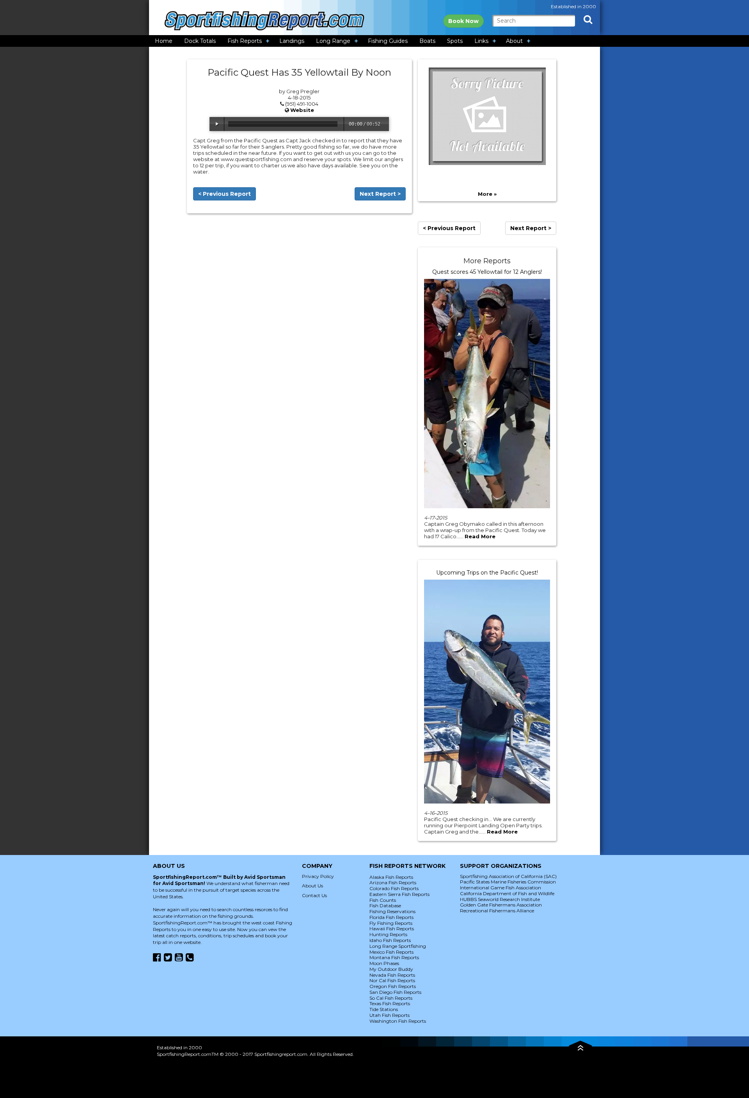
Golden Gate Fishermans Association (501, 905)
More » (487, 194)
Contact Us (314, 895)
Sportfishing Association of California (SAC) (508, 876)
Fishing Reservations (392, 911)
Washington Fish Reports (397, 1021)
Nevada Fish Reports (392, 975)
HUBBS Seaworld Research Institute (500, 899)
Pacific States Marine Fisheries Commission (508, 882)
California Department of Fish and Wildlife (507, 893)
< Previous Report (224, 193)
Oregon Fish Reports (392, 986)
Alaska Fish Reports (391, 877)
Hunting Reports (388, 934)
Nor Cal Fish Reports (392, 980)
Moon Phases (384, 963)
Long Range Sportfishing (397, 946)
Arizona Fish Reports (392, 882)
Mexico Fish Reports (391, 952)
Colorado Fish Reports (394, 888)
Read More (480, 536)
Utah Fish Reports (389, 1015)
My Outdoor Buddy (391, 969)
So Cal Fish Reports (390, 998)
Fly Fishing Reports (390, 923)
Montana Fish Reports (394, 957)
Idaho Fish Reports (390, 940)
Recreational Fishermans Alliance (497, 911)
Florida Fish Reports (391, 917)
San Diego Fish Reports (395, 992)
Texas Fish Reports (389, 1003)
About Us (312, 886)
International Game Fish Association (500, 887)
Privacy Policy (318, 876)
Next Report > (380, 193)
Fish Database (385, 905)
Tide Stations (383, 1009)
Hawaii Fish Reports (391, 928)
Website (302, 110)
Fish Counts (382, 900)
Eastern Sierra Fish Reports (399, 894)
